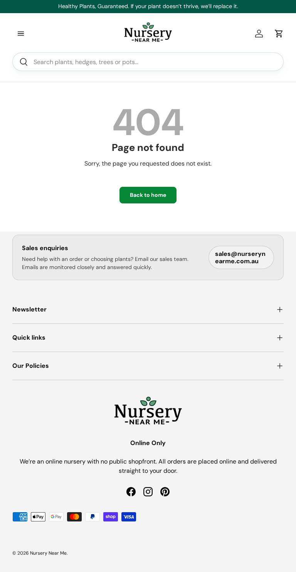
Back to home (148, 194)
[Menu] (20, 33)
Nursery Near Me (48, 553)
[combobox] (148, 61)
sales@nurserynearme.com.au (240, 257)
